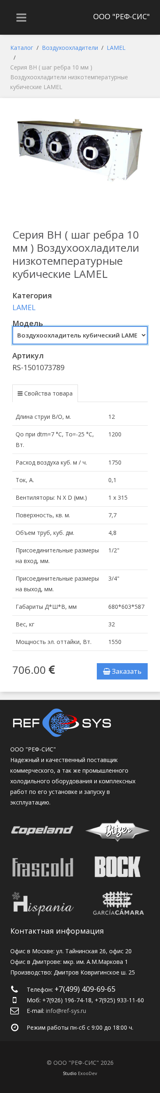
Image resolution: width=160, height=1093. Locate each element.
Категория (32, 295)
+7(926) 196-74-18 (66, 1000)
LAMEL (24, 307)
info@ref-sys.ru (66, 1011)
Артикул (28, 355)
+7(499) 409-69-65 (85, 989)
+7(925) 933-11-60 (119, 1000)
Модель (27, 323)
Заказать (126, 671)
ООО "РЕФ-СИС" (121, 16)
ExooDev (87, 1073)
